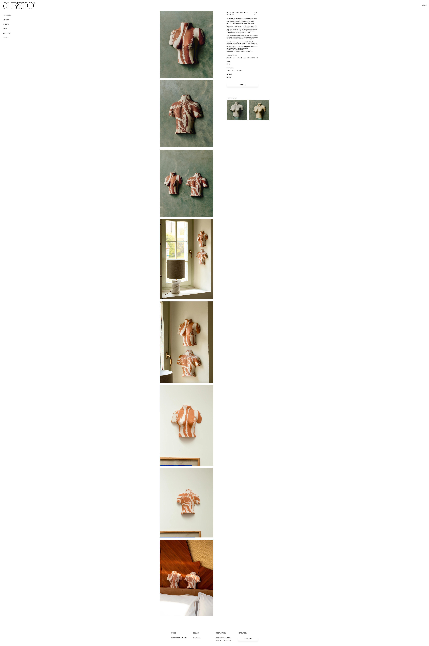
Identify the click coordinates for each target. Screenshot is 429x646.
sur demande (243, 48)
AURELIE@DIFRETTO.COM (179, 638)
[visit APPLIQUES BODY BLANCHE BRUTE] (237, 110)
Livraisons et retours (223, 638)
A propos (6, 24)
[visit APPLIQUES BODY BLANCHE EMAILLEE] (259, 110)
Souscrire (248, 638)
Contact (5, 38)
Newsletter (6, 33)
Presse (5, 29)
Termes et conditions (223, 640)
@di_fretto (197, 638)
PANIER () (424, 5)
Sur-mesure (6, 20)
